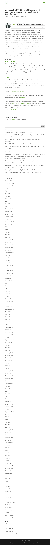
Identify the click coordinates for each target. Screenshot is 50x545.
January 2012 (8, 432)
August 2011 (8, 445)
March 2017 (8, 293)
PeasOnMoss (8, 510)
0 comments (23, 16)
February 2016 (9, 327)
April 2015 (7, 347)
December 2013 (9, 376)
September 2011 (9, 442)
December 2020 (9, 183)
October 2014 (8, 358)
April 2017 (7, 291)
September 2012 (9, 412)
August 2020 (8, 193)
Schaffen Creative (26, 543)
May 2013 (7, 391)
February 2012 (9, 430)
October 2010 (8, 471)
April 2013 (7, 394)
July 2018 (7, 255)
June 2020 (8, 198)
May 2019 (7, 232)
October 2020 (8, 188)
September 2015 (9, 340)
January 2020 (8, 211)
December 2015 (9, 332)
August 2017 (8, 281)
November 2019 (9, 216)
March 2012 (8, 427)
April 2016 (7, 322)
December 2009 (9, 494)
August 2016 (8, 311)
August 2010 (8, 476)
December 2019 (9, 214)
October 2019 (8, 219)
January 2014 (8, 373)
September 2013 (9, 383)
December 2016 (9, 301)
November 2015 (9, 335)
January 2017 (8, 299)
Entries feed (8, 526)
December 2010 (9, 466)
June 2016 (7, 317)
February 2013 (9, 399)
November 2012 (9, 406)
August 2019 (8, 224)
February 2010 (9, 491)
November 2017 (9, 273)
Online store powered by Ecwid (13, 533)
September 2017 (9, 278)
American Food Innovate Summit (21, 103)
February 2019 (9, 239)
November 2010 (9, 468)
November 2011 (9, 437)
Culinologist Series (10, 502)
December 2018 (9, 245)
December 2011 (9, 435)
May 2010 (7, 483)
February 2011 (8, 460)
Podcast (7, 512)
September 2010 (9, 473)
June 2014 (7, 365)
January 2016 (8, 329)
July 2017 (7, 283)
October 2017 (8, 275)
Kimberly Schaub (9, 154)
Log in (6, 523)
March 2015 (8, 350)
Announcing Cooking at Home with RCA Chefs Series (29, 170)
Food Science (8, 507)
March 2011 (8, 458)
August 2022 (8, 178)
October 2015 (8, 337)
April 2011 (7, 455)
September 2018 (9, 252)
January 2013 (8, 401)
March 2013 (8, 396)
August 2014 (8, 360)
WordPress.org (9, 531)
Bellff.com (22, 97)
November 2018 (9, 247)
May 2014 (7, 368)
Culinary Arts (8, 500)
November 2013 (9, 378)
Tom (7, 16)
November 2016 (9, 304)
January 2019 (8, 242)
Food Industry (8, 505)
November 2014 (9, 355)
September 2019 (9, 222)
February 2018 (9, 265)
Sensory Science (9, 515)
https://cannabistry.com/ (18, 91)
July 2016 (7, 314)
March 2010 (8, 489)
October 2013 (8, 381)
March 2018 (8, 263)
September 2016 (9, 309)
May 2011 (7, 453)
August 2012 (8, 414)
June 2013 (7, 388)
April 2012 (7, 424)
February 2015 (9, 353)
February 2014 (9, 371)
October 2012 (8, 409)
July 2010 (7, 478)
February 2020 (9, 209)
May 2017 (7, 288)
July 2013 (7, 386)
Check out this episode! (11, 109)
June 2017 (7, 286)
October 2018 (8, 250)
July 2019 (7, 227)
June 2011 (7, 450)
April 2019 (7, 234)
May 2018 (7, 258)
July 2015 (7, 345)
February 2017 (9, 296)
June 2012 (7, 419)
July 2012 (7, 417)
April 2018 (7, 260)
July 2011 (7, 448)
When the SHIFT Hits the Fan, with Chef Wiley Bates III (19, 132)
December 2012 (9, 404)
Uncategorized (17, 16)
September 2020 (9, 191)
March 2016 (8, 324)
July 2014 (7, 363)
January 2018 (8, 268)
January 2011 (8, 463)
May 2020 (7, 201)
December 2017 (9, 270)
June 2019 (7, 229)
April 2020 (8, 204)
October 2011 (8, 440)
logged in (14, 119)
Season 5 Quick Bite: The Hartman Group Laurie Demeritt (20, 144)
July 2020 (7, 196)
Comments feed (9, 528)
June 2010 (8, 481)
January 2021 (8, 180)
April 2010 (7, 486)
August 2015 (8, 342)
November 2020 (9, 186)
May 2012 (7, 422)
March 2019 (8, 237)
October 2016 (8, 306)
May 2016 (7, 319)
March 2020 (8, 206)
